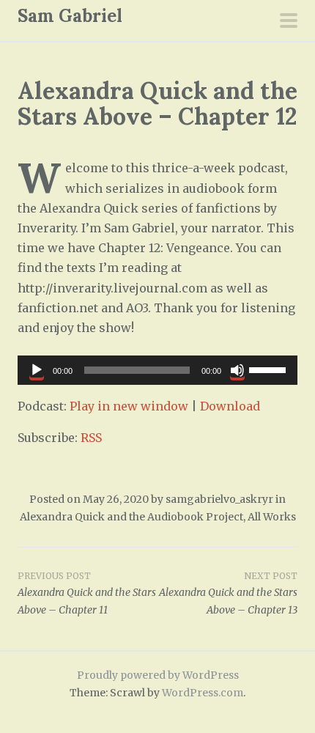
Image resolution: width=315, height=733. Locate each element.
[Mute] (237, 370)
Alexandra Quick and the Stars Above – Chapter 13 (228, 593)
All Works (272, 516)
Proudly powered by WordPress (158, 675)
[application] (157, 370)
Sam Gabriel (70, 15)
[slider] (269, 369)
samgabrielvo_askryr (219, 499)
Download (230, 406)
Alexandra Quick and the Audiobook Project (131, 516)
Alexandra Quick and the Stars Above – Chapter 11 (87, 593)
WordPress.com (202, 692)
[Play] (36, 370)
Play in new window (129, 406)
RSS (91, 437)
